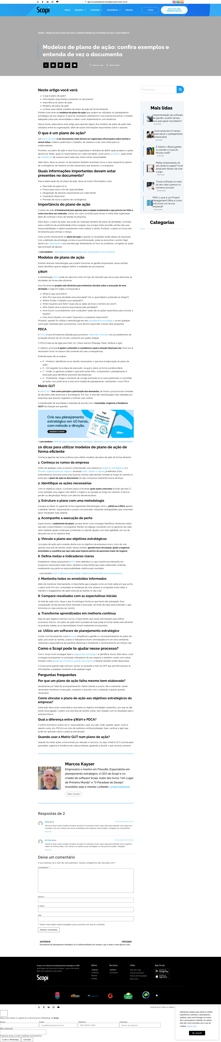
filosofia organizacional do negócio (55, 471)
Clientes (129, 10)
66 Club (48, 840)
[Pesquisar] (180, 89)
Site (39, 915)
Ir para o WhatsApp (10, 1039)
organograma (55, 243)
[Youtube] (58, 1007)
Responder (48, 831)
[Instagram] (53, 1007)
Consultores (112, 10)
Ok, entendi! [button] (197, 1033)
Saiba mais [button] (192, 1026)
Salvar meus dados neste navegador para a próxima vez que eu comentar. (72, 924)
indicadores (46, 157)
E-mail (41, 906)
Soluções (79, 10)
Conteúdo (95, 10)
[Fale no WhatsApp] (4, 1013)
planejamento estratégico (101, 320)
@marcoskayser (120, 786)
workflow (115, 154)
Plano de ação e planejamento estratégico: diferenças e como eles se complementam (93, 441)
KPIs (73, 561)
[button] (46, 65)
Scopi (73, 636)
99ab (47, 822)
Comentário (44, 867)
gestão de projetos (83, 661)
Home (67, 10)
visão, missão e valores (93, 471)
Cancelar (27, 1039)
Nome (41, 897)
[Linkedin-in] (49, 1007)
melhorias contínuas (98, 334)
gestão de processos (63, 661)
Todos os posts (73, 794)
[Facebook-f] (44, 1007)
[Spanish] (182, 1)
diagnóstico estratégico (85, 654)
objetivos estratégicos (113, 468)
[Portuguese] (178, 1)
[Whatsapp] (39, 1007)
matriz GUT (45, 391)
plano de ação (49, 139)
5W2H (56, 277)
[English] (174, 1)
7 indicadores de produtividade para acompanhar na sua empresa (84, 252)
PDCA (43, 334)
